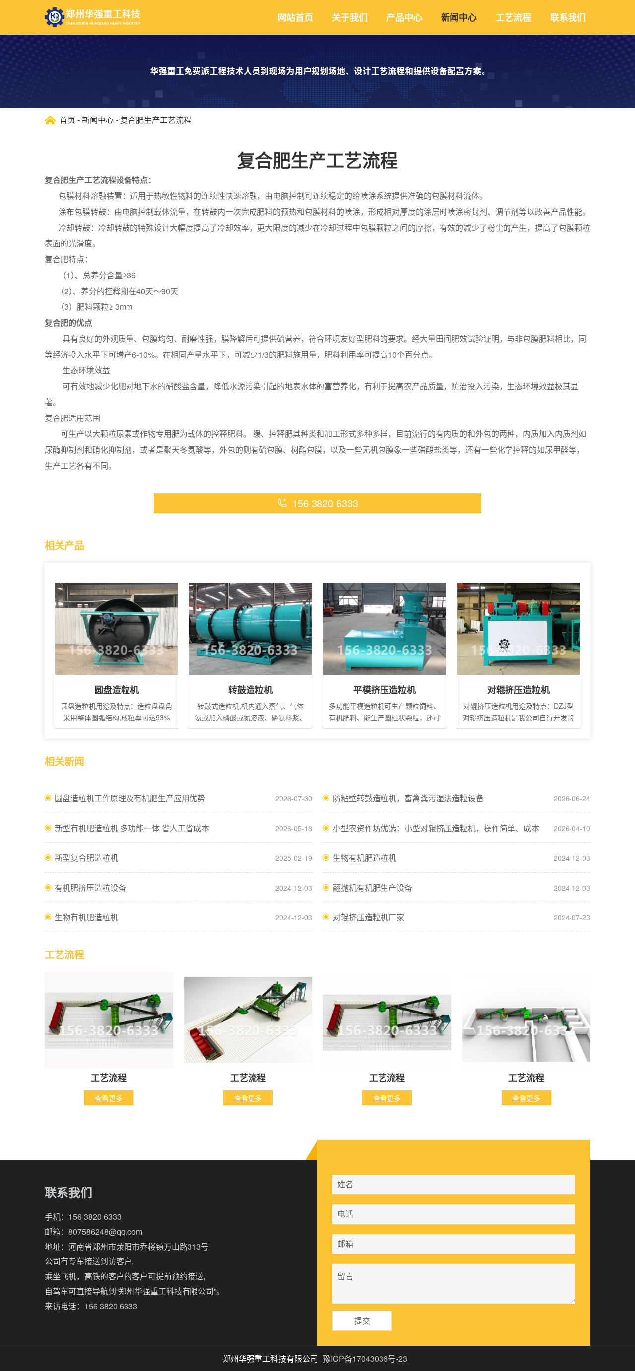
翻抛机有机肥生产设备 (372, 887)
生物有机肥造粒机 (364, 857)
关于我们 (350, 17)
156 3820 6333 (95, 1216)
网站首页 (295, 17)
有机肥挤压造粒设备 (90, 887)
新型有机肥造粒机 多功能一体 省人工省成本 (132, 828)
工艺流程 (513, 17)
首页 (67, 119)
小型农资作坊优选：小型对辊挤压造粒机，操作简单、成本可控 (436, 832)
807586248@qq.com (105, 1231)
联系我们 (568, 17)
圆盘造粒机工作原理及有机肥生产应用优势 (130, 798)
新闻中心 (459, 17)
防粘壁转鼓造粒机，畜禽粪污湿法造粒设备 (408, 798)
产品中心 (404, 17)
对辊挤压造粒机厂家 (368, 917)
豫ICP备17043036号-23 (365, 1358)
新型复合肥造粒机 (86, 857)
